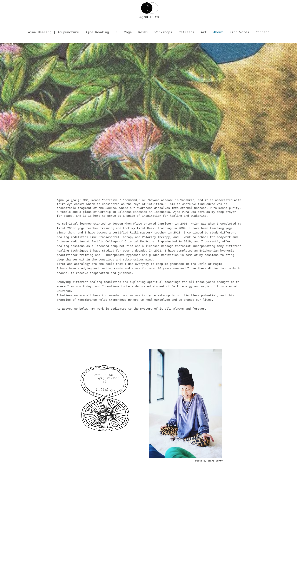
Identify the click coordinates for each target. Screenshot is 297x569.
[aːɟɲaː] (72, 200)
